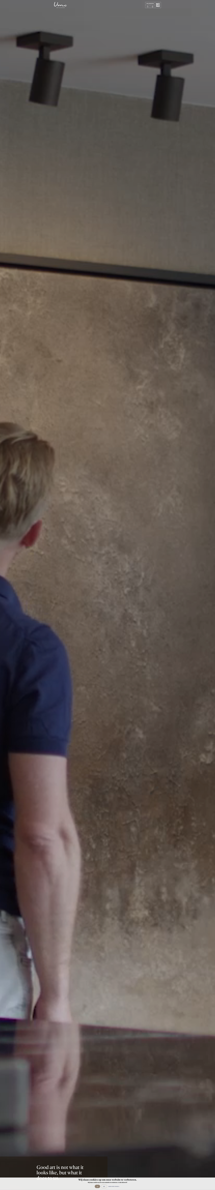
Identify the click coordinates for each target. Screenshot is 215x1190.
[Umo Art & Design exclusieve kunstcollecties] (60, 5)
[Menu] (157, 5)
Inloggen (150, 3)
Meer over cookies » (113, 1186)
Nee (104, 1186)
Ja (97, 1186)
